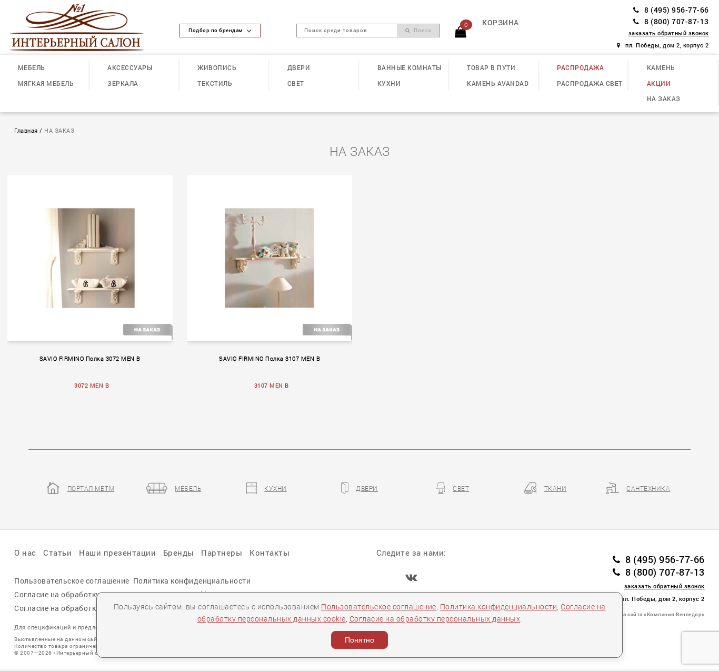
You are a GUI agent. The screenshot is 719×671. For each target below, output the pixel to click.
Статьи (57, 552)
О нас (25, 552)
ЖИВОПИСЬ (216, 67)
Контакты (269, 552)
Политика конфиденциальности (498, 606)
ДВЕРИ (299, 67)
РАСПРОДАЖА (580, 67)
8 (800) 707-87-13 (676, 21)
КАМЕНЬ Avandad (497, 83)
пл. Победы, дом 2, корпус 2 (667, 45)
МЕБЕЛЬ (31, 67)
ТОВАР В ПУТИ (491, 67)
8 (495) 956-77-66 (676, 10)
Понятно (359, 640)
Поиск (421, 30)
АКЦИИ (659, 83)
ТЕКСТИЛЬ (214, 83)
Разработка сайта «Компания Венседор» (650, 614)
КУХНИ (389, 83)
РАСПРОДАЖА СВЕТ (590, 83)
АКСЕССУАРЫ (129, 67)
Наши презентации (117, 552)
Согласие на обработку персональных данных (435, 619)
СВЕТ (295, 83)
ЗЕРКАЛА (122, 83)
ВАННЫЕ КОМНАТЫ (409, 67)
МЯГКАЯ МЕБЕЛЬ (46, 83)
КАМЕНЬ (661, 67)
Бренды (178, 552)
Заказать (95, 256)
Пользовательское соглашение (378, 606)
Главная (26, 130)
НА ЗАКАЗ (664, 98)
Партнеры (221, 552)
